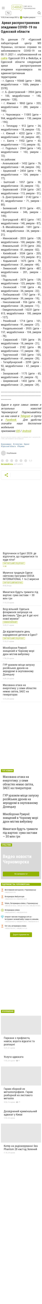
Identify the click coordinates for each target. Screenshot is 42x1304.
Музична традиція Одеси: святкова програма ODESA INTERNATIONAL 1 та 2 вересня (21, 576)
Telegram (25, 416)
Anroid (26, 431)
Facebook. (11, 419)
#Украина (20, 446)
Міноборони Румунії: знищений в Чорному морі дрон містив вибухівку (18, 651)
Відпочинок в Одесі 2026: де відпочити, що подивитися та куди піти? (20, 556)
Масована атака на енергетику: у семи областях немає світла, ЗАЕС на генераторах (20, 689)
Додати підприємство (21, 934)
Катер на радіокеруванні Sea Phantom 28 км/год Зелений (21, 1147)
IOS (18, 431)
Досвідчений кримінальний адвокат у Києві (20, 1113)
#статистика (17, 444)
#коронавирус (6, 444)
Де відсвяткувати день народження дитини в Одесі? (20, 633)
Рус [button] (8, 13)
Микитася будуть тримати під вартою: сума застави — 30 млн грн (20, 595)
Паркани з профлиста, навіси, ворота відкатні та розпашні (19, 1041)
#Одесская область (8, 446)
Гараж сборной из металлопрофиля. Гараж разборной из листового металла (18, 1093)
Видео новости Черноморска (17, 859)
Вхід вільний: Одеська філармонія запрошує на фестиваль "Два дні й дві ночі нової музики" (20, 613)
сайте (4, 58)
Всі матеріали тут (21, 874)
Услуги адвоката (13, 1056)
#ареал (26, 444)
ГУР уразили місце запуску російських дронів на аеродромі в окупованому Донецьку (19, 669)
